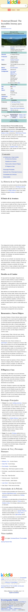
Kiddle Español (4, 608)
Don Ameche (13, 71)
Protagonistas (4, 71)
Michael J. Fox (13, 74)
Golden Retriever (14, 418)
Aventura (12, 90)
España (12, 48)
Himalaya (12, 192)
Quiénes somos (17, 608)
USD (11, 110)
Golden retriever (12, 190)
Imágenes (13, 9)
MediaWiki (9, 607)
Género (3, 90)
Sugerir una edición (14, 592)
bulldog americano (17, 403)
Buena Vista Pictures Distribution (17, 108)
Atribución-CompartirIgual (11, 582)
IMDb (19, 82)
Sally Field (12, 72)
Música (3, 67)
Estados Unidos (5, 133)
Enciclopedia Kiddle (9, 599)
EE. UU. (14, 86)
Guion (2, 59)
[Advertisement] (14, 15)
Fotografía (3, 69)
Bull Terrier (21, 512)
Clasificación (4, 96)
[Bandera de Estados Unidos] (11, 86)
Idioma (3, 98)
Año (2, 88)
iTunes (19, 501)
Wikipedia (11, 605)
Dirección (3, 54)
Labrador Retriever (21, 511)
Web (9, 9)
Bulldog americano (20, 187)
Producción (4, 56)
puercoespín (4, 342)
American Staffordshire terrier (9, 493)
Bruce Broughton (14, 67)
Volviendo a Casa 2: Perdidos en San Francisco (22, 116)
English (18, 9)
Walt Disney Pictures (15, 102)
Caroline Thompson (14, 59)
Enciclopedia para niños (6, 28)
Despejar (23, 6)
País (2, 86)
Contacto (14, 610)
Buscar (25, 5)
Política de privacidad (5, 610)
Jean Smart (5, 483)
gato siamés (18, 514)
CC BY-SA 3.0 (23, 601)
